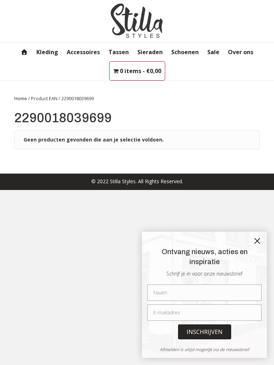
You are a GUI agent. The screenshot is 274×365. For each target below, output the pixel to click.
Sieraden (150, 52)
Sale (213, 52)
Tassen (118, 52)
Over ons (240, 52)
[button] (204, 331)
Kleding (47, 52)
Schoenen (185, 52)
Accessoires (83, 52)
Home (20, 98)
